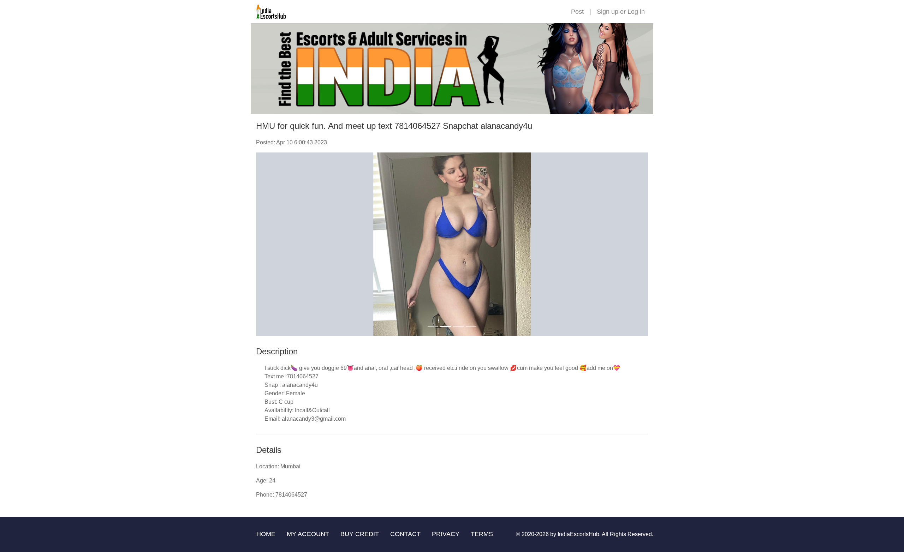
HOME (265, 534)
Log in (636, 11)
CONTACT (405, 534)
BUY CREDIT (359, 534)
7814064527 (291, 495)
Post (577, 11)
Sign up (607, 11)
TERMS (482, 534)
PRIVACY (445, 534)
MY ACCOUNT (308, 534)
